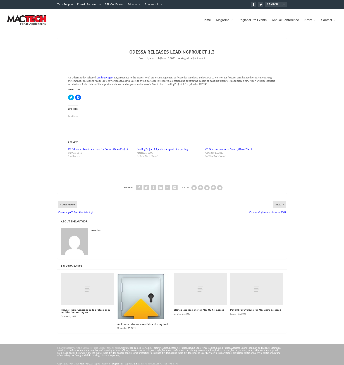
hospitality (215, 350)
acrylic (146, 350)
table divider (109, 352)
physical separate (110, 355)
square (267, 350)
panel (275, 350)
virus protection (141, 352)
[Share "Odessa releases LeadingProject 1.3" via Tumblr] (153, 187)
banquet (166, 350)
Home (206, 20)
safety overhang (72, 355)
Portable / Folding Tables (155, 347)
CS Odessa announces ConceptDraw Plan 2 (228, 149)
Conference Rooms (77, 350)
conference (178, 350)
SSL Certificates (114, 4)
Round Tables (223, 347)
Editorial (132, 4)
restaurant (203, 350)
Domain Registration (89, 4)
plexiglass (62, 352)
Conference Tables (131, 347)
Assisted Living (239, 347)
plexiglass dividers (160, 352)
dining (193, 350)
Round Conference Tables (201, 347)
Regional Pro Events (253, 20)
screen (242, 350)
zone (249, 350)
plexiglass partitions (243, 352)
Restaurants (135, 350)
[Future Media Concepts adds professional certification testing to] (87, 289)
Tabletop (258, 350)
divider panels (124, 352)
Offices (124, 350)
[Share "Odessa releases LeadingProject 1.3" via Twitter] (146, 187)
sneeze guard (95, 352)
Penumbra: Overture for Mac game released (255, 309)
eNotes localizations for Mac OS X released (199, 309)
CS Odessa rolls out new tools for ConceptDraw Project (98, 149)
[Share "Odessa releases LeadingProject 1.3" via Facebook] (139, 187)
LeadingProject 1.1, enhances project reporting (162, 149)
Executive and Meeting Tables (104, 350)
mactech (155, 58)
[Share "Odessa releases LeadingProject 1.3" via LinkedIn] (160, 187)
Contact (326, 20)
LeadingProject (105, 77)
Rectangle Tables (178, 347)
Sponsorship (152, 4)
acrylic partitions (264, 352)
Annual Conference (285, 20)
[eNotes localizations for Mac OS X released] (200, 289)
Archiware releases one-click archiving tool (142, 324)
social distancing (78, 352)
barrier (234, 350)
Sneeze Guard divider (203, 352)
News (308, 20)
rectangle (156, 350)
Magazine (223, 20)
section (226, 350)
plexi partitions (224, 352)
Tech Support (65, 4)
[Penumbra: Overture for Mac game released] (256, 289)
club (187, 350)
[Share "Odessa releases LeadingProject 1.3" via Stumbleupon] (167, 187)
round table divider (181, 352)
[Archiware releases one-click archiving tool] (143, 296)
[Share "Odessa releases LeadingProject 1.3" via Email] (174, 187)
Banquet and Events (259, 347)
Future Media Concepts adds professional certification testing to (85, 311)
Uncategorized (185, 58)
